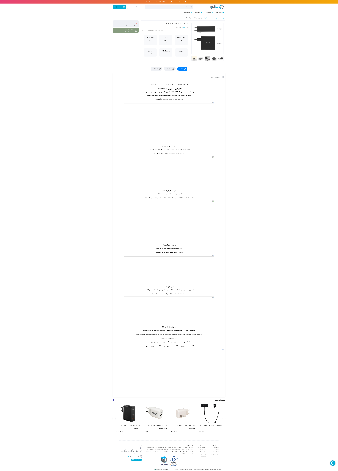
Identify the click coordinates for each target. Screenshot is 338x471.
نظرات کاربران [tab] (155, 68)
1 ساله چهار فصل (130, 25)
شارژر (206, 18)
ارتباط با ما (217, 449)
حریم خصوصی (203, 456)
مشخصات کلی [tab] (168, 68)
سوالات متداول (203, 452)
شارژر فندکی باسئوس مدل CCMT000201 (210, 426)
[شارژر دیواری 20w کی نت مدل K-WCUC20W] (183, 413)
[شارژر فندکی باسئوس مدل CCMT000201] (210, 413)
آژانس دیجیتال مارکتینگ (161, 469)
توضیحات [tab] (181, 68)
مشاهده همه (117, 400)
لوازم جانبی (223, 18)
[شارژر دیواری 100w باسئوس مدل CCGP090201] (128, 413)
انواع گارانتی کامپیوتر (202, 447)
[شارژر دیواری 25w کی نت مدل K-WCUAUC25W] (155, 413)
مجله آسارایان (216, 447)
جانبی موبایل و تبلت (214, 18)
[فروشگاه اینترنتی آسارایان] (217, 7)
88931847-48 (133, 456)
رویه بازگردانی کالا (202, 454)
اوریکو (184, 27)
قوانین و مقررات (203, 449)
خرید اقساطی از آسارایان (214, 452)
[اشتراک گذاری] (220, 33)
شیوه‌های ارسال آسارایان (214, 454)
